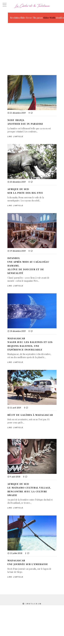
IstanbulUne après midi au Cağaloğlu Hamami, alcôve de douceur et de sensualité (28, 266)
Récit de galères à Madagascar (30, 414)
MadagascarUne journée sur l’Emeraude (27, 562)
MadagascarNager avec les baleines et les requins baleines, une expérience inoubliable (30, 344)
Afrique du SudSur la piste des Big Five (25, 191)
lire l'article (15, 137)
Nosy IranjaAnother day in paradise (25, 122)
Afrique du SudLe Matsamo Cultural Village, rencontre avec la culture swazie (29, 489)
